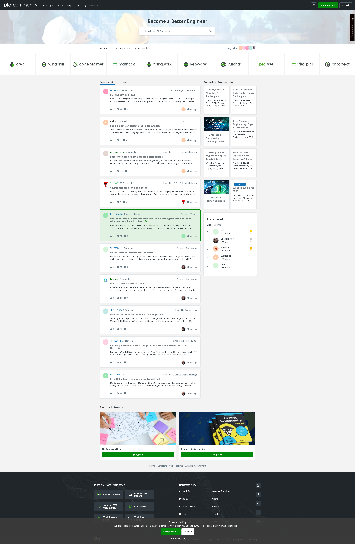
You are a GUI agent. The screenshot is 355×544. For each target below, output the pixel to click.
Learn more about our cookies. (227, 525)
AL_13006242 (116, 374)
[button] (177, 538)
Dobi (223, 264)
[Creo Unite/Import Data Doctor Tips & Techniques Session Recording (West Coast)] (244, 100)
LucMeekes (226, 255)
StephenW (114, 183)
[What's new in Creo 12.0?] (244, 194)
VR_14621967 (116, 310)
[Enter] (141, 31)
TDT (223, 230)
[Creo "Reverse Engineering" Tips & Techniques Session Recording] (244, 131)
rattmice (114, 279)
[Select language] (314, 5)
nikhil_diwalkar (116, 214)
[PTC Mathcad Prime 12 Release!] (217, 194)
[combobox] (177, 31)
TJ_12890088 (116, 248)
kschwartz (114, 121)
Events (60, 5)
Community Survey (352, 27)
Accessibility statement (195, 466)
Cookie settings (176, 466)
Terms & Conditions (158, 466)
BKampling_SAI (227, 239)
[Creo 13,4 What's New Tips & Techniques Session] (217, 100)
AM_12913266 (116, 341)
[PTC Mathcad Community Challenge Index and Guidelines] (217, 131)
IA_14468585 (116, 90)
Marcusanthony (117, 152)
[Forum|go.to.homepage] (20, 5)
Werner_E (225, 247)
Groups (69, 5)
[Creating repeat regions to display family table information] (217, 162)
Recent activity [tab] (107, 82)
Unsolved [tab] (122, 82)
